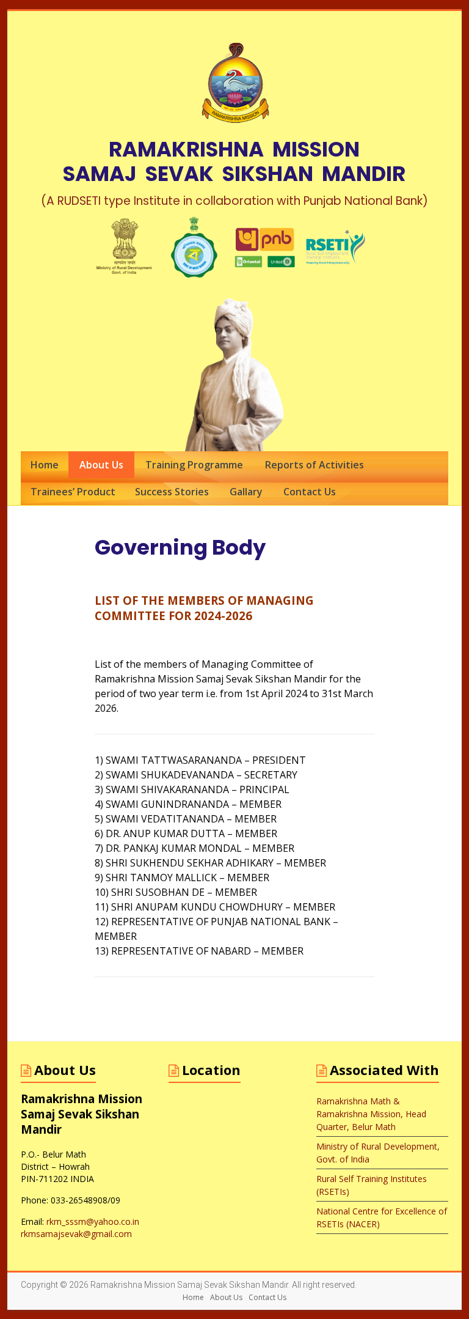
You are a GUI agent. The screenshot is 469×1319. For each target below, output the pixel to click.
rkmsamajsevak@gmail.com (76, 1234)
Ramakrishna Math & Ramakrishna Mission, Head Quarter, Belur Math (371, 1113)
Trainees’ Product (73, 491)
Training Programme (194, 464)
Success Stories (172, 491)
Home (45, 464)
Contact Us (309, 491)
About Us (101, 464)
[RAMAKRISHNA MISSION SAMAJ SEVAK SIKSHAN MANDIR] (234, 26)
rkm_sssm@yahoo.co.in (92, 1221)
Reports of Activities (314, 464)
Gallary (246, 491)
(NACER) (362, 1224)
